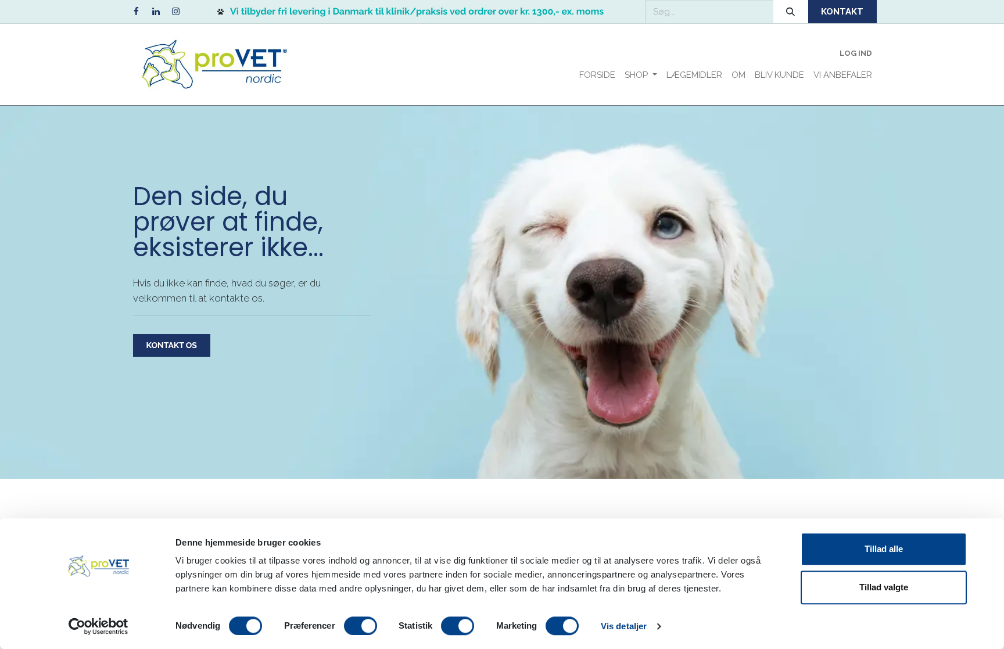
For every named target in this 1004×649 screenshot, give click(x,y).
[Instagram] (175, 11)
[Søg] (790, 11)
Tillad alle (884, 549)
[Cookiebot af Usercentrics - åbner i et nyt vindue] (98, 626)
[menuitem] (597, 75)
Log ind (856, 53)
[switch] (360, 625)
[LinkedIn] (155, 11)
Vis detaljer (624, 626)
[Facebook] (136, 11)
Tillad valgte (883, 587)
